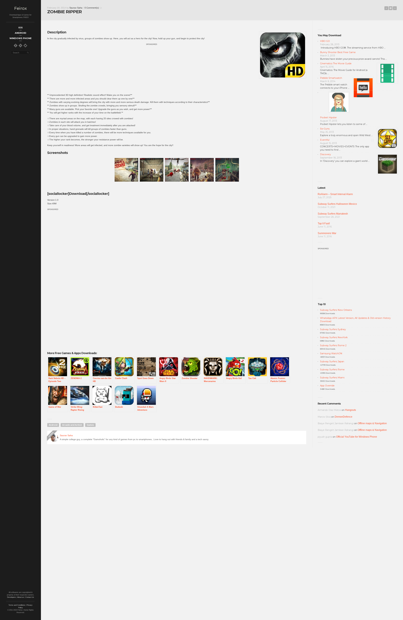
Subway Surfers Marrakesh (333, 213)
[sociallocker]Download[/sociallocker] (78, 194)
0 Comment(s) (92, 7)
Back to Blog (390, 8)
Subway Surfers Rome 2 (333, 345)
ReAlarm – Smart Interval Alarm (335, 194)
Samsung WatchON (331, 353)
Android (53, 425)
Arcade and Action (72, 425)
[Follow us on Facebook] (15, 45)
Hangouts (350, 410)
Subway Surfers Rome (332, 369)
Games (90, 425)
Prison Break (386, 8)
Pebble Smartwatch (331, 78)
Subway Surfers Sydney (333, 329)
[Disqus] (176, 492)
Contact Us (29, 597)
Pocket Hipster (328, 117)
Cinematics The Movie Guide (336, 63)
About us (20, 597)
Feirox (20, 8)
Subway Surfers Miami (332, 377)
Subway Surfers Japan (332, 361)
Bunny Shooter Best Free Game (338, 52)
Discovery (325, 154)
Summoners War (327, 233)
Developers (11, 597)
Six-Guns (324, 128)
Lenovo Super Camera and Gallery (395, 8)
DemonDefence (343, 416)
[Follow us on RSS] (20, 45)
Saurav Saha (75, 7)
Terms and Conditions (17, 605)
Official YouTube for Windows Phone (356, 436)
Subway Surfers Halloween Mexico (337, 204)
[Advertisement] (151, 68)
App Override (327, 385)
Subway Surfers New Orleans (336, 310)
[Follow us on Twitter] (25, 45)
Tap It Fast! (324, 223)
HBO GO (325, 41)
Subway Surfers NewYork (334, 337)
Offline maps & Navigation (372, 423)
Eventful (324, 139)
